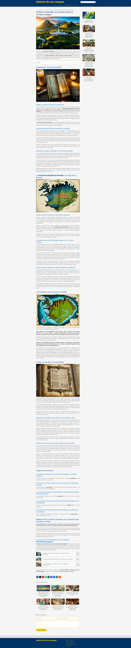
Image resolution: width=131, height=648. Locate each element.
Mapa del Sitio (68, 645)
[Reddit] (60, 577)
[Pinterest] (43, 577)
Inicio (55, 5)
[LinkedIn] (51, 577)
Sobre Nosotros (68, 5)
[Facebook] (37, 577)
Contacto (75, 5)
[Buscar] (95, 2)
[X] (40, 577)
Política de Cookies (69, 642)
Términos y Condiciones (70, 641)
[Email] (57, 577)
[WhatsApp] (46, 577)
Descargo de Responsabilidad (71, 644)
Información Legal (69, 640)
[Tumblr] (48, 577)
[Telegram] (54, 577)
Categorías (60, 5)
